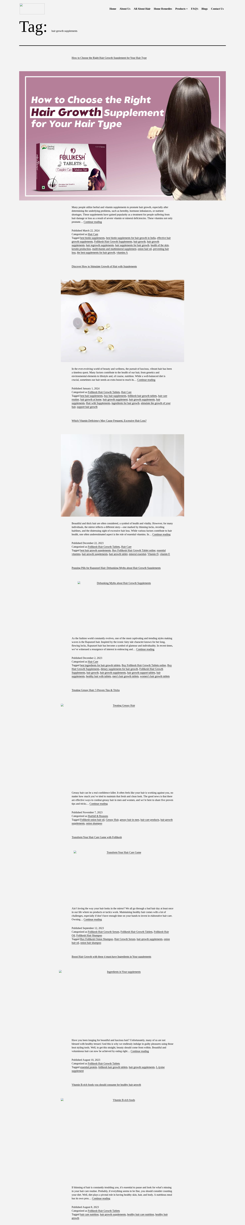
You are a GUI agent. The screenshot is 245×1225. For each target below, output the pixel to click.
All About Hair (142, 8)
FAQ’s (194, 8)
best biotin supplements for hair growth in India (131, 237)
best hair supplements (91, 395)
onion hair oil (145, 248)
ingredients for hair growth (126, 403)
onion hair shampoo (90, 942)
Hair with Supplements (98, 403)
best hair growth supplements (95, 550)
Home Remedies (163, 8)
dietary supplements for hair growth (119, 669)
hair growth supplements (142, 399)
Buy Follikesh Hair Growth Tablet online (134, 550)
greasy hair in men (129, 819)
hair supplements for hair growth (132, 245)
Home (113, 8)
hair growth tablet (118, 554)
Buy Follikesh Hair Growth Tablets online (144, 665)
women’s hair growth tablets (155, 676)
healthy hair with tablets (98, 676)
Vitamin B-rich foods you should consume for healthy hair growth (106, 1084)
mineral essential (137, 554)
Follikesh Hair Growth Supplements (113, 241)
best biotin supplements (92, 237)
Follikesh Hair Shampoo (89, 935)
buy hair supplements (115, 395)
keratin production (81, 248)
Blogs (205, 8)
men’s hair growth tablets (125, 676)
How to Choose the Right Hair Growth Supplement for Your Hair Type (109, 57)
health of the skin (160, 245)
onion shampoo (94, 823)
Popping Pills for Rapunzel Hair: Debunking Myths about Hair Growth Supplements (116, 567)
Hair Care (93, 234)
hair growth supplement (115, 399)
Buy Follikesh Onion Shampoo (96, 939)
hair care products (149, 819)
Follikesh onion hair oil (92, 819)
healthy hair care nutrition (140, 1214)
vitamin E (165, 554)
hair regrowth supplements (100, 245)
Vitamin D (153, 554)
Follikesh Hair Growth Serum (103, 931)
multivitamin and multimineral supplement (114, 248)
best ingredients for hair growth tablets (100, 665)
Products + (181, 8)
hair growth (140, 241)
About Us (125, 8)
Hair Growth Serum (124, 939)
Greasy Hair (112, 819)
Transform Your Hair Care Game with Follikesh (97, 837)
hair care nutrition (89, 1214)
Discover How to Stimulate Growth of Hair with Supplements (104, 266)
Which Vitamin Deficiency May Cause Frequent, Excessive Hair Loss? (109, 420)
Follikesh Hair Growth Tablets (104, 392)
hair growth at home (91, 399)
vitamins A (122, 252)
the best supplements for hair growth (96, 252)
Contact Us (217, 8)
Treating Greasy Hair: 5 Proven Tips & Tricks (96, 690)
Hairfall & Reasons (98, 816)
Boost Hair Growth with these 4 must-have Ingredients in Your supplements (111, 956)
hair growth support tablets (141, 672)
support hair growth (87, 406)
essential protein (88, 1067)
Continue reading (93, 221)
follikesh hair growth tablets (142, 395)
